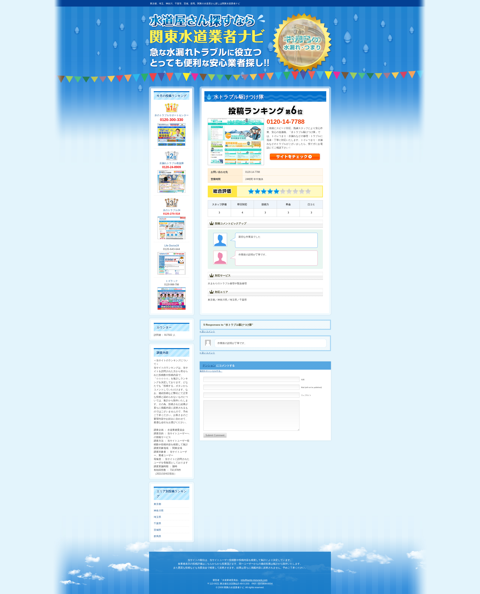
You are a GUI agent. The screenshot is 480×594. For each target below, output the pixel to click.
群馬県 (157, 536)
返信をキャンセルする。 (211, 371)
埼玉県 (157, 517)
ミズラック (172, 281)
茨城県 (157, 529)
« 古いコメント (207, 331)
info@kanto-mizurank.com (254, 580)
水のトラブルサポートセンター (171, 115)
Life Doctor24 (171, 245)
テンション (209, 365)
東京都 (157, 504)
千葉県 (157, 523)
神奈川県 (159, 510)
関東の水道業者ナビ (209, 41)
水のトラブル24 (171, 210)
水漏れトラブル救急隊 (171, 163)
